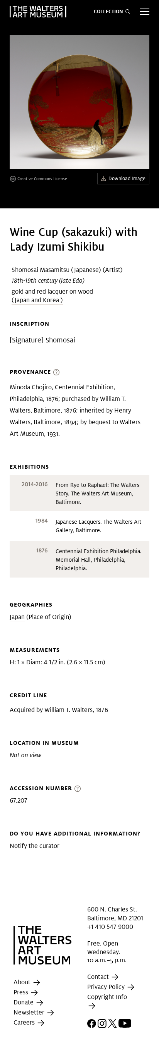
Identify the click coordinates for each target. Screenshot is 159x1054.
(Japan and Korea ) (37, 300)
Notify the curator (34, 846)
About (23, 982)
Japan (17, 617)
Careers (25, 1023)
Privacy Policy (106, 987)
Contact (98, 977)
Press (22, 993)
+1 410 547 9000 (110, 927)
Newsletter (30, 1013)
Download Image (126, 178)
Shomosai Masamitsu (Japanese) (56, 270)
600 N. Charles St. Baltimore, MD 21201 (115, 913)
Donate (24, 1003)
